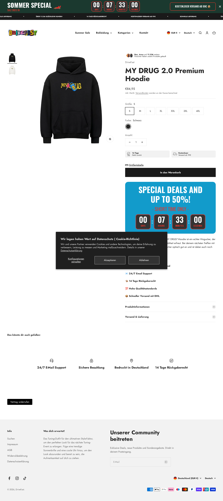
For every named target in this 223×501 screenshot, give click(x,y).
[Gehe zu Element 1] (12, 58)
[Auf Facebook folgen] (9, 478)
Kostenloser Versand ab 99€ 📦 (193, 6)
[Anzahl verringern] (129, 142)
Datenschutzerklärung (71, 250)
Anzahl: (129, 135)
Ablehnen (144, 260)
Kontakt (143, 32)
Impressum (12, 444)
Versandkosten (141, 92)
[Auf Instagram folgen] (17, 478)
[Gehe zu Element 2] (12, 70)
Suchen (11, 438)
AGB (9, 450)
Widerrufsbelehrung (17, 456)
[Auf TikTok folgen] (25, 478)
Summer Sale (82, 32)
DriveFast (129, 62)
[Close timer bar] (220, 6)
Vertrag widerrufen (19, 402)
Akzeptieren (110, 260)
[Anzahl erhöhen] (142, 142)
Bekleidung (102, 32)
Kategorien (124, 32)
